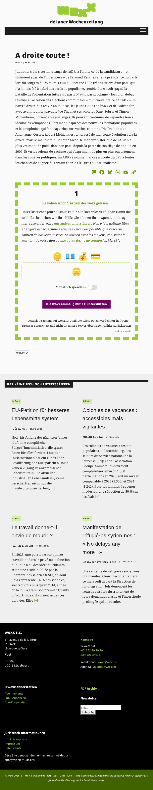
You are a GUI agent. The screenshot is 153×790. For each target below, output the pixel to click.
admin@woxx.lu (91, 655)
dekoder (128, 331)
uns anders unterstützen (72, 223)
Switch (89, 288)
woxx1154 (22, 352)
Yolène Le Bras (92, 437)
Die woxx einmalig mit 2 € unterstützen (76, 304)
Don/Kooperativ (15, 702)
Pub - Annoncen (15, 698)
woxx (19, 62)
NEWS (16, 401)
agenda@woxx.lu (104, 666)
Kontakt (86, 640)
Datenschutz (13, 748)
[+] (53, 488)
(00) (91, 650)
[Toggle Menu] (143, 30)
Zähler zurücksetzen (117, 325)
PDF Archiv (88, 688)
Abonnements (14, 693)
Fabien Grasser (22, 546)
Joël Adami (19, 428)
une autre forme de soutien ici (83, 240)
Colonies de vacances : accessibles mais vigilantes (109, 418)
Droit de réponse (16, 739)
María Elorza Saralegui (99, 562)
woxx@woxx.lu (107, 662)
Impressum (12, 744)
